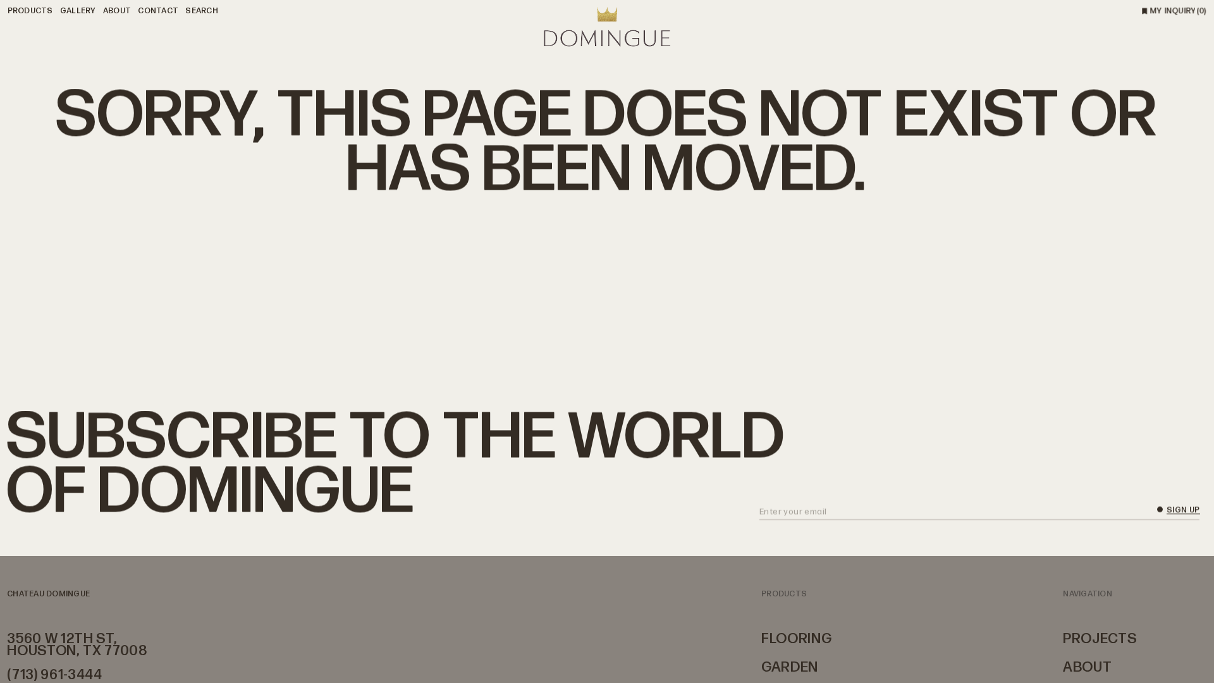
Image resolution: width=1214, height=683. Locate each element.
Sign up (1183, 511)
